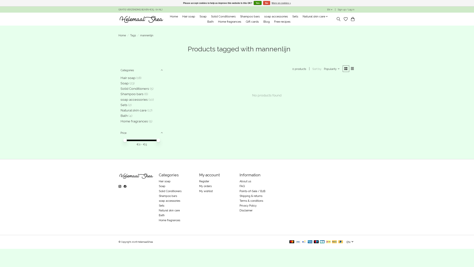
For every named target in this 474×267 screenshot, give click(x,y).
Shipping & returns (251, 195)
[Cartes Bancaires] (322, 242)
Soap (203, 16)
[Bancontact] (304, 242)
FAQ (242, 186)
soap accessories (276, 16)
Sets (295, 16)
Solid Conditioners (223, 16)
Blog (266, 21)
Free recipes (282, 21)
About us (245, 181)
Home (174, 16)
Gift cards (252, 21)
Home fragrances (229, 21)
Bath (210, 21)
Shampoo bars (250, 16)
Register (204, 181)
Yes (258, 3)
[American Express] (310, 242)
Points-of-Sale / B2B (253, 191)
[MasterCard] (291, 242)
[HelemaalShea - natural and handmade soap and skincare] (141, 19)
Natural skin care (134, 110)
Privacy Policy (248, 205)
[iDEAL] (328, 242)
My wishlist (206, 191)
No (266, 3)
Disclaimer (246, 210)
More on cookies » (281, 3)
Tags (133, 35)
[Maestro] (316, 242)
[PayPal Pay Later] (340, 242)
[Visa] (298, 242)
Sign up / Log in (346, 9)
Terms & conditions (251, 200)
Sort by (316, 68)
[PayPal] (334, 242)
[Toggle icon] (338, 19)
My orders (205, 186)
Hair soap (188, 16)
